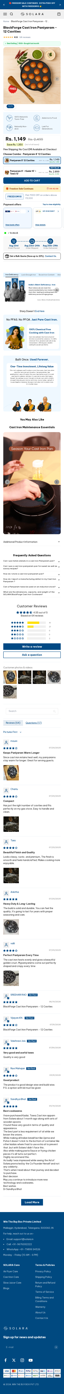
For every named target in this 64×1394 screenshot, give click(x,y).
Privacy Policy (43, 1271)
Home (6, 21)
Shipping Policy (43, 1277)
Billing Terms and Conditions (44, 1299)
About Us (40, 1312)
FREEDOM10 (15, 196)
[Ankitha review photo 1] (11, 927)
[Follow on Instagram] (22, 1360)
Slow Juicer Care (12, 1282)
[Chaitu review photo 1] (11, 824)
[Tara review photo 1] (11, 875)
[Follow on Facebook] (5, 1360)
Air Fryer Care (10, 1271)
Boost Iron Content (46, 275)
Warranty (40, 1306)
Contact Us (41, 1318)
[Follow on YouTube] (30, 1360)
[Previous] (3, 5)
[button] (17, 623)
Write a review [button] (32, 646)
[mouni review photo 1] (11, 773)
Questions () (34, 722)
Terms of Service (44, 1291)
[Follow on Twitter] (14, 1360)
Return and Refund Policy (45, 1284)
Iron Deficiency (11, 275)
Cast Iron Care (11, 1277)
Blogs (6, 1288)
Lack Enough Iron (28, 275)
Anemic (60, 275)
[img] (10, 748)
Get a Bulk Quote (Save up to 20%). (33, 256)
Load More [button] (32, 1202)
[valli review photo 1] (11, 978)
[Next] (60, 5)
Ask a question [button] (32, 654)
